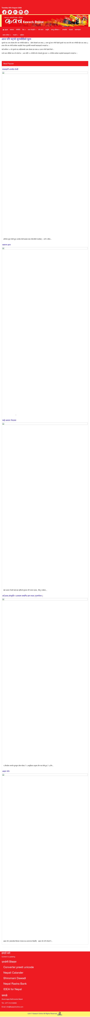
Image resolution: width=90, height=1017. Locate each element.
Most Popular (8, 63)
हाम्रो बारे (6, 953)
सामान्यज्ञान (78, 29)
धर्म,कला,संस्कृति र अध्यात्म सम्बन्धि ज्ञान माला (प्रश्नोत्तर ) (22, 595)
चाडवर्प (71, 29)
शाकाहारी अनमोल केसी (10, 69)
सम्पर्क (4, 995)
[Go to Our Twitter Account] (9, 11)
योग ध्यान (40, 29)
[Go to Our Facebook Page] (4, 11)
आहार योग (5, 771)
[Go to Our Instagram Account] (20, 11)
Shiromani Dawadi (14, 978)
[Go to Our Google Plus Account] (15, 11)
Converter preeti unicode (18, 967)
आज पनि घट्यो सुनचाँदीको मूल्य (16, 39)
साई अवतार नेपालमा (9, 420)
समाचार (12, 29)
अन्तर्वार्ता (64, 29)
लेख (23, 29)
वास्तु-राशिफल (55, 29)
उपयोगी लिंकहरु (9, 962)
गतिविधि (18, 29)
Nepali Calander (13, 972)
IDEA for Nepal (12, 989)
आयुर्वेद (47, 29)
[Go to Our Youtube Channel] (26, 11)
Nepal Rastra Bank (15, 983)
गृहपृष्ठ (6, 29)
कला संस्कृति (31, 29)
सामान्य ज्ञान (6, 244)
